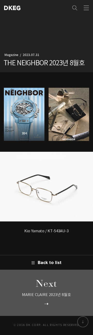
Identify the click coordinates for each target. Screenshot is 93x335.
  (10, 8)
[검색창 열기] (75, 8)
